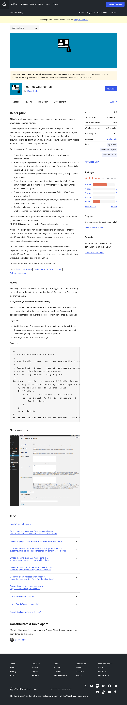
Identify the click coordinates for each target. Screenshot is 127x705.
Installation (43, 102)
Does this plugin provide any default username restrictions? (37, 541)
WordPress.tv (60, 675)
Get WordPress (115, 4)
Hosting (13, 671)
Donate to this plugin (94, 252)
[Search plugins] (36, 27)
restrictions (105, 150)
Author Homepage (18, 273)
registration (112, 145)
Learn (56, 664)
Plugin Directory (16, 12)
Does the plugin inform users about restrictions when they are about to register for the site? (31, 568)
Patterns (35, 675)
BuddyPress (104, 675)
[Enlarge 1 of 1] (76, 438)
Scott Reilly (32, 91)
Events (78, 667)
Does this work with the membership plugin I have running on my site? (26, 587)
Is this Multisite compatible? (22, 596)
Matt (100, 667)
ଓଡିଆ (36, 689)
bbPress (102, 671)
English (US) (112, 139)
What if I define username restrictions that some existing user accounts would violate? (30, 559)
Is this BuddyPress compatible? (24, 604)
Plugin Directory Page (43, 269)
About (12, 664)
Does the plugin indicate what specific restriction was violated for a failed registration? (32, 578)
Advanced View (92, 162)
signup (113, 150)
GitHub (58, 269)
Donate (80, 671)
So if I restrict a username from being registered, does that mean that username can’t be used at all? (33, 532)
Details (16, 102)
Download (111, 89)
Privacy (13, 675)
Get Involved (81, 664)
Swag (79, 675)
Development (60, 102)
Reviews (28, 102)
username (106, 155)
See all (114, 206)
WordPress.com (105, 664)
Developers (59, 671)
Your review (90, 206)
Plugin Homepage (24, 269)
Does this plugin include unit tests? (25, 612)
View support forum (94, 227)
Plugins (35, 671)
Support (113, 102)
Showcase (36, 664)
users (114, 155)
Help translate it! (81, 20)
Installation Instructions (20, 524)
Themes (35, 667)
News (12, 667)
